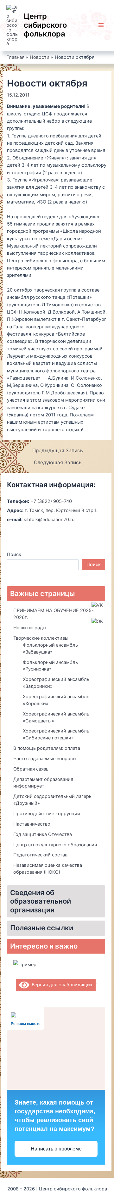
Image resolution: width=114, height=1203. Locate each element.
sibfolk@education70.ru (49, 519)
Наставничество (31, 824)
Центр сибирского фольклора (45, 25)
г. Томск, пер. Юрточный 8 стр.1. (61, 510)
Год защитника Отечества (42, 834)
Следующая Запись (58, 462)
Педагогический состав (40, 855)
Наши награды (29, 628)
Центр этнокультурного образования (55, 845)
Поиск (14, 554)
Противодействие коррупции (46, 813)
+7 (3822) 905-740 (51, 501)
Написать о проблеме (56, 1148)
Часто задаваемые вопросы (44, 758)
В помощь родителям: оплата (46, 748)
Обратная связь (30, 769)
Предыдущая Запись (57, 450)
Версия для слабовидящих (60, 985)
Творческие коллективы (40, 638)
